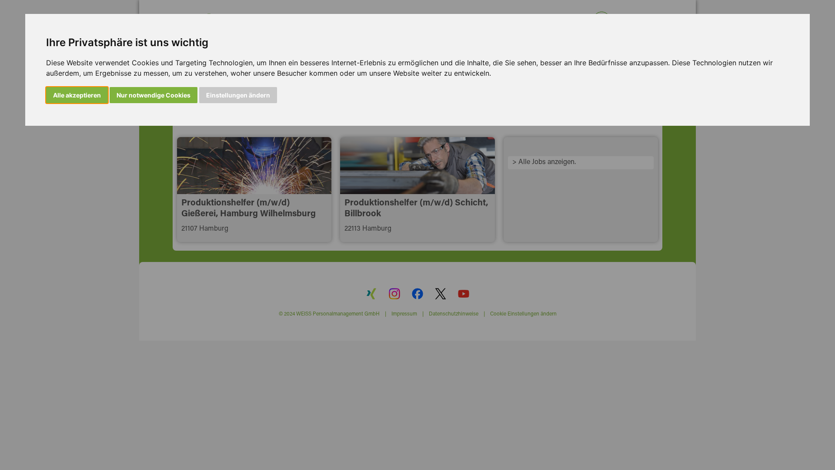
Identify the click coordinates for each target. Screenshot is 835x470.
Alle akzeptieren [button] (77, 95)
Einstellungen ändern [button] (238, 95)
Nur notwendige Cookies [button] (153, 95)
